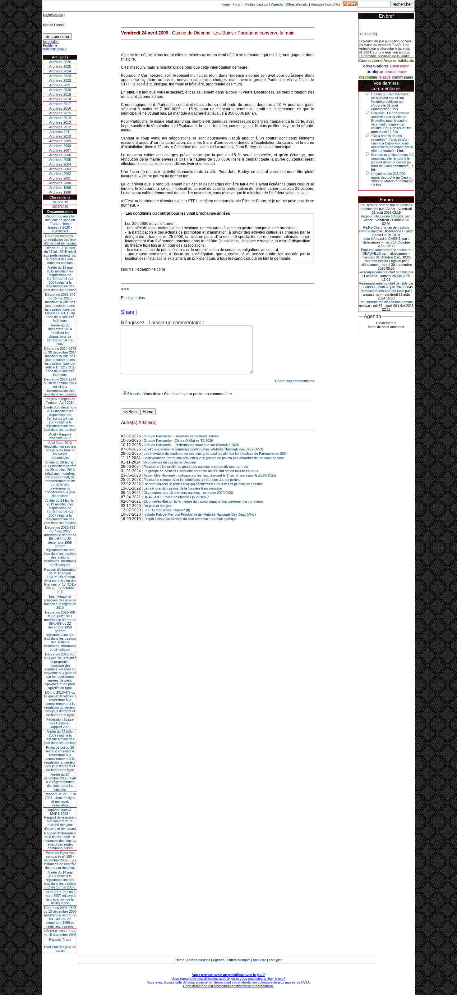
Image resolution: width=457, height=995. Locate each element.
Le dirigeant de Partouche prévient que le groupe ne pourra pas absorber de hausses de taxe (213, 458)
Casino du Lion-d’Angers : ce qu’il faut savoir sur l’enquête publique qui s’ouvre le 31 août (390, 99)
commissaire (402, 77)
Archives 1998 (60, 192)
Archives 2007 (60, 150)
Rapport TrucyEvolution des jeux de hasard (60, 945)
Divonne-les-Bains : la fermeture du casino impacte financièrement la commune (203, 501)
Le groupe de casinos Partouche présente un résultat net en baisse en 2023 (201, 471)
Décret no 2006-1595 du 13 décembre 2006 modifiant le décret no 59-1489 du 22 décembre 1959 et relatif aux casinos (60, 917)
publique (375, 71)
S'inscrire (135, 394)
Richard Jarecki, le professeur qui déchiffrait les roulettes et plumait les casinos (203, 484)
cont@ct (333, 4)
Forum (237, 4)
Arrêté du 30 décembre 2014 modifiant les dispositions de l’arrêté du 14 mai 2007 (60, 334)
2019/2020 (60, 206)
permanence (395, 72)
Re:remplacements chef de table (383, 272)
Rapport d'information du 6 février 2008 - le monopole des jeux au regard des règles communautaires (60, 840)
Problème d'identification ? (55, 47)
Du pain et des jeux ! (159, 506)
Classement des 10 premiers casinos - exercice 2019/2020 (188, 493)
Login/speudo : (54, 14)
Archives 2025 (60, 66)
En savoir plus (133, 298)
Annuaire (317, 4)
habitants (406, 60)
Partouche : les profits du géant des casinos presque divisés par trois (196, 466)
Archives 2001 (60, 178)
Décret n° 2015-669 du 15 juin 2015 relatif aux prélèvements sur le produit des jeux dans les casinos (60, 255)
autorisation (399, 66)
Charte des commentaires (294, 381)
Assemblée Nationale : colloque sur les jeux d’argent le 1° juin (210, 475)
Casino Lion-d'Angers (377, 60)
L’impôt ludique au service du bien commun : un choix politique (190, 519)
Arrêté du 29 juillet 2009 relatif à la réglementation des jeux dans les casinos (60, 737)
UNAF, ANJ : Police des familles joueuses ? (176, 497)
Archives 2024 (60, 71)
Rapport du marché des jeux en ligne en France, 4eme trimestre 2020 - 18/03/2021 (60, 223)
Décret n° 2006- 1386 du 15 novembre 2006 (60, 933)
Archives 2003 (60, 169)
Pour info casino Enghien (382, 261)
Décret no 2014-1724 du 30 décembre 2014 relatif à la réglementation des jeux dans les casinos (60, 386)
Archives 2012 (60, 127)
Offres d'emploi (296, 4)
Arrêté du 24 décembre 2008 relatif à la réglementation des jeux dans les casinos (60, 782)
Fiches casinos (256, 4)
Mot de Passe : (54, 25)
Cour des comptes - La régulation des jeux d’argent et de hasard (60, 239)
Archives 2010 (60, 136)
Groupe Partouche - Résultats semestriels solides (181, 436)
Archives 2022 (60, 80)
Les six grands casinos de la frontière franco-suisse (183, 488)
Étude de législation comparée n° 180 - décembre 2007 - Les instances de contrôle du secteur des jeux (60, 860)
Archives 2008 (60, 146)
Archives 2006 (60, 155)
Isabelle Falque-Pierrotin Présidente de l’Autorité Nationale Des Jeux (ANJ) (200, 514)
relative (384, 77)
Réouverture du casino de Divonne (169, 462)
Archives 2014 (60, 118)
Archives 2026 (60, 62)
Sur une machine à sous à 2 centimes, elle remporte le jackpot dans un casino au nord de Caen (392, 160)
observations (375, 65)
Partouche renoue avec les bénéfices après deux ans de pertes (192, 480)
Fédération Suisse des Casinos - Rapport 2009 (60, 723)
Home (225, 4)
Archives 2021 (60, 85)
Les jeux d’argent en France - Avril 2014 (60, 400)
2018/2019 (60, 202)
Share (127, 312)
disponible (368, 77)
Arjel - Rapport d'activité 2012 (60, 436)
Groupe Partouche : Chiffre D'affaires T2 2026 (178, 440)
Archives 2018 (60, 99)
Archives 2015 (60, 113)
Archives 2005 (60, 160)
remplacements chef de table (382, 291)
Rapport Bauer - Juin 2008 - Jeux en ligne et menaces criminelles (60, 799)
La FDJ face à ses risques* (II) (167, 510)
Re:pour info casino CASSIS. (382, 216)
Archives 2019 (60, 94)
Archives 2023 (60, 76)
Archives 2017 (60, 104)
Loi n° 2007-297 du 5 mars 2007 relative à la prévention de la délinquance (60, 897)
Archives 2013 (60, 122)
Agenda (277, 4)
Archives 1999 (60, 187)
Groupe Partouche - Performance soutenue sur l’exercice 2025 (191, 445)
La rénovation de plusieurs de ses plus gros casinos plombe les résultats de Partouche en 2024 (216, 453)
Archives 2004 (60, 164)
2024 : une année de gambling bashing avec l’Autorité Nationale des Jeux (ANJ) (203, 449)
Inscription (50, 41)
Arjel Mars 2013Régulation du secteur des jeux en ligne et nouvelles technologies (60, 450)
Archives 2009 (60, 141)
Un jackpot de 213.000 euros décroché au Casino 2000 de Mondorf (391, 177)
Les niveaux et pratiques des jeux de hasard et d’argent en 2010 (60, 602)
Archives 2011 (60, 132)
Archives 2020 (60, 90)
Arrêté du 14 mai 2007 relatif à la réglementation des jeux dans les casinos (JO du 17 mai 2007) (60, 879)
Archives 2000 (60, 183)
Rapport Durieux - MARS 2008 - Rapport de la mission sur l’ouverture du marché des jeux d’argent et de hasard (60, 819)
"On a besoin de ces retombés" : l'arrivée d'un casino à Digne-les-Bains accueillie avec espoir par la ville (392, 143)
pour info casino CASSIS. (382, 238)
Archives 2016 (60, 108)
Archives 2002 (60, 174)
